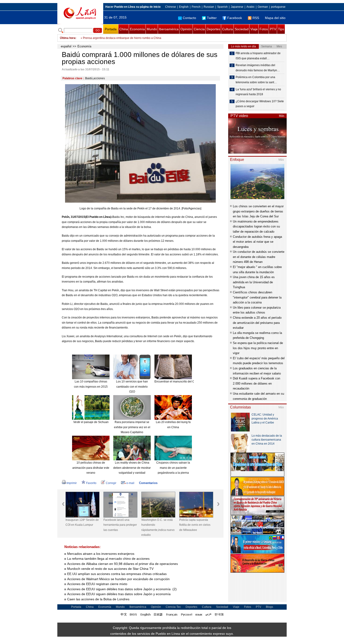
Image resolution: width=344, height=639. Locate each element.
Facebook (234, 18)
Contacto (189, 18)
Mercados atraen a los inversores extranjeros (100, 554)
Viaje (254, 29)
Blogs (269, 607)
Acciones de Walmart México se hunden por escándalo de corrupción (118, 579)
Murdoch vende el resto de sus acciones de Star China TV (110, 569)
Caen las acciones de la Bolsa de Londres (98, 599)
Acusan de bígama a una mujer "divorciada (110, 39)
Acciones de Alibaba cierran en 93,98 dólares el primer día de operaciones (122, 564)
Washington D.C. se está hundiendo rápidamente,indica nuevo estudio (158, 527)
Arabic (250, 6)
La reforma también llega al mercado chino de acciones (108, 558)
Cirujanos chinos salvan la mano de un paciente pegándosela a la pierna (173, 467)
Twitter (212, 18)
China (123, 29)
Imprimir (71, 483)
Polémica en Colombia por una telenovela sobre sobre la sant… (256, 80)
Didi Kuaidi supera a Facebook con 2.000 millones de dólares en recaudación (256, 383)
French (196, 6)
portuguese (278, 6)
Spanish (222, 6)
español (66, 46)
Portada (111, 29)
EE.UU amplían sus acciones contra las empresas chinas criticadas (117, 574)
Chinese (170, 6)
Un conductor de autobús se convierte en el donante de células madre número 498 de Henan (258, 257)
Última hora (67, 38)
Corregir (111, 483)
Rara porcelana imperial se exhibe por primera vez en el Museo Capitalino (132, 427)
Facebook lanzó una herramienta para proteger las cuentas (120, 525)
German (263, 6)
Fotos (264, 29)
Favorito (91, 483)
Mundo (152, 29)
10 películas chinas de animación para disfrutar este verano (90, 467)
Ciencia (199, 29)
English (184, 6)
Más (281, 115)
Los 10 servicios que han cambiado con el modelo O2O (132, 386)
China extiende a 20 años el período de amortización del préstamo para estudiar (257, 322)
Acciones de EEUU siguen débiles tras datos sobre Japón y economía (119, 594)
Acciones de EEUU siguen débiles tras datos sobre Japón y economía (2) (122, 589)
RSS (256, 18)
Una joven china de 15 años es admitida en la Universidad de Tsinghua (254, 282)
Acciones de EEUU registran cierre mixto (97, 584)
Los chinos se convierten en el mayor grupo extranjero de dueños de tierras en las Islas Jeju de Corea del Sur (258, 211)
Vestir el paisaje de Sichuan (91, 422)
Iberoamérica (169, 29)
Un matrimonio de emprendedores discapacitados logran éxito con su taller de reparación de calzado (256, 226)
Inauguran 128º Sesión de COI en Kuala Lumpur (82, 522)
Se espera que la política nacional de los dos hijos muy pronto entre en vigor (258, 348)
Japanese (237, 6)
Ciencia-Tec (173, 607)
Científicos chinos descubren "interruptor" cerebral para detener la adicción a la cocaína (257, 297)
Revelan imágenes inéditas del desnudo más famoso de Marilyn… (258, 68)
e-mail (130, 483)
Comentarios (148, 483)
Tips (281, 29)
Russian (209, 6)
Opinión (186, 29)
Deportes (213, 29)
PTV (273, 29)
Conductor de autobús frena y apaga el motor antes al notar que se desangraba (257, 242)
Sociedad (242, 29)
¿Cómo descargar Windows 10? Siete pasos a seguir (260, 104)
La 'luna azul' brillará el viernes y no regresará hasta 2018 (258, 92)
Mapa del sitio (275, 18)
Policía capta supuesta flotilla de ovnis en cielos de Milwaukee (194, 525)
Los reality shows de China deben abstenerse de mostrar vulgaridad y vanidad (132, 467)
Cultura (227, 29)
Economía (137, 29)
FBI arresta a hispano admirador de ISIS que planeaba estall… (258, 56)
